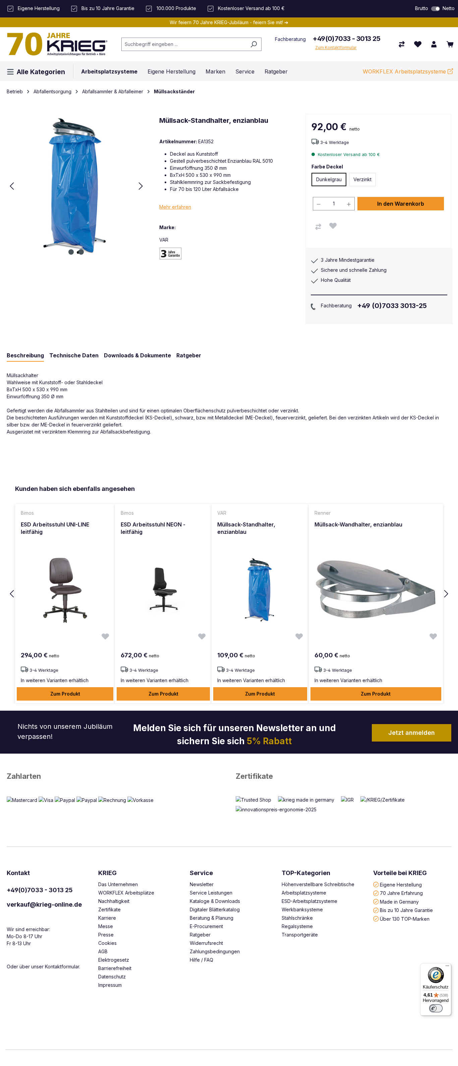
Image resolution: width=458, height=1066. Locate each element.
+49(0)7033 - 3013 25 (346, 39)
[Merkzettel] (418, 44)
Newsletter (202, 884)
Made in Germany (399, 901)
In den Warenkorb (400, 203)
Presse (106, 934)
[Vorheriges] (12, 186)
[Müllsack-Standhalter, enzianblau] (260, 589)
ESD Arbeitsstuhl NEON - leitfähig (153, 528)
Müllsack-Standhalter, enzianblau (246, 528)
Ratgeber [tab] (188, 355)
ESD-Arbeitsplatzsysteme (309, 901)
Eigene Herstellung (401, 884)
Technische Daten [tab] (74, 355)
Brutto (421, 8)
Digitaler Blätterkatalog (215, 909)
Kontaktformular (62, 966)
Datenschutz (112, 976)
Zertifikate (254, 776)
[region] (229, 594)
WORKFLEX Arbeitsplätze (126, 893)
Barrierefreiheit (114, 968)
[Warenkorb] (450, 44)
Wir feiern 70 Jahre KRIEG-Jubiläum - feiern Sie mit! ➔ (229, 22)
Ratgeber (200, 934)
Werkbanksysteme (302, 909)
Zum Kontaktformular (335, 47)
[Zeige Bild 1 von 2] (71, 252)
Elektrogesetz (113, 960)
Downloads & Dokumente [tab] (137, 355)
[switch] (435, 8)
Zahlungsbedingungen (215, 951)
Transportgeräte (300, 934)
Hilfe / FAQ (201, 960)
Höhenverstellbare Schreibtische (318, 884)
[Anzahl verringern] (318, 203)
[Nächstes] (141, 186)
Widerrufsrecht (206, 943)
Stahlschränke (297, 918)
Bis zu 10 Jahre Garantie (406, 910)
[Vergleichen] (318, 227)
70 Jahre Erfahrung (401, 893)
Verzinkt (362, 179)
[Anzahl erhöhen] (349, 203)
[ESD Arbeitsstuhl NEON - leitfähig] (163, 589)
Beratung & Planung (211, 918)
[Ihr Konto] (434, 44)
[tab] (25, 356)
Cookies (107, 943)
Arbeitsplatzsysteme (304, 893)
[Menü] (447, 967)
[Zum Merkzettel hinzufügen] (333, 226)
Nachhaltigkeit (113, 901)
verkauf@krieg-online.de (44, 904)
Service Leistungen (211, 893)
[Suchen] (254, 44)
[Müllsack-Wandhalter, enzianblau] (375, 589)
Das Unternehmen (118, 884)
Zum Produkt (65, 694)
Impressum (110, 985)
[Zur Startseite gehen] (57, 44)
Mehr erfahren (175, 207)
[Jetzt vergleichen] (402, 44)
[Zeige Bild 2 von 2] (81, 252)
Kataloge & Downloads (215, 901)
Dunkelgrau (329, 179)
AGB (103, 951)
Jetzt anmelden (411, 732)
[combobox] (183, 44)
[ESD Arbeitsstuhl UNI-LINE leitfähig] (65, 589)
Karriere (107, 918)
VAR (163, 240)
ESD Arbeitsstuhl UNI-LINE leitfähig (55, 528)
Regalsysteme (297, 926)
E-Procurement (206, 926)
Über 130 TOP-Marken (405, 918)
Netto (449, 8)
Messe (105, 926)
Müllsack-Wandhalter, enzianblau (358, 524)
